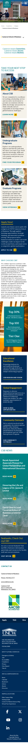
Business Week (17, 292)
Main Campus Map (7, 697)
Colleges (16, 26)
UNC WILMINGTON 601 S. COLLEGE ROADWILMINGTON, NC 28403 (9, 641)
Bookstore (5, 682)
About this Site (14, 735)
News (3, 677)
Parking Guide (6, 699)
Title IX (4, 668)
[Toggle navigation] (25, 3)
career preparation (10, 271)
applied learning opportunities (13, 266)
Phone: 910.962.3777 (8, 578)
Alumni (4, 686)
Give (24, 620)
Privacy (4, 664)
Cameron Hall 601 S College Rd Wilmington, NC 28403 (8, 587)
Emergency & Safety (8, 655)
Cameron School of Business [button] (11, 37)
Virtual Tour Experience (9, 704)
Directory (5, 688)
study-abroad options (11, 276)
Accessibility (5, 660)
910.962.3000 (6, 646)
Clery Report (5, 666)
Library (4, 684)
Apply (4, 620)
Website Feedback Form (14, 739)
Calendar (4, 679)
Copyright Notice (14, 737)
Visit (14, 620)
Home (2, 26)
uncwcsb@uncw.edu (7, 582)
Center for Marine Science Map (11, 701)
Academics (9, 26)
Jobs (3, 657)
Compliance (5, 662)
